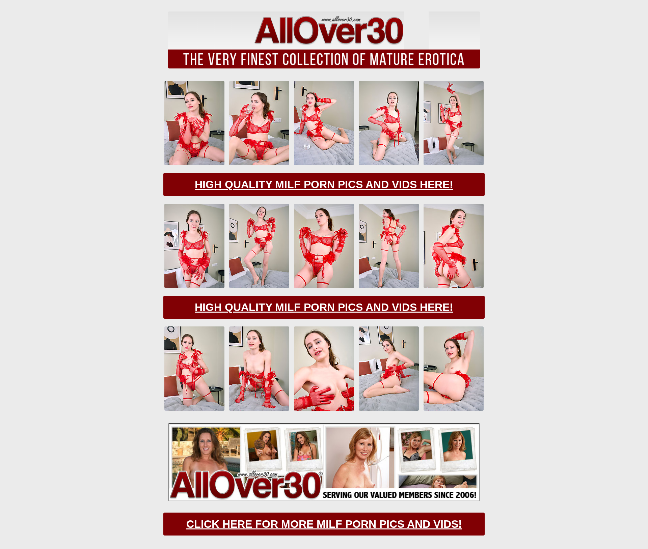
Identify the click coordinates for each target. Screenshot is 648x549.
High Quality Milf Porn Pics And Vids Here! (324, 184)
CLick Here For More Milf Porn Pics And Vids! (324, 524)
